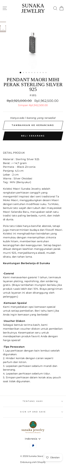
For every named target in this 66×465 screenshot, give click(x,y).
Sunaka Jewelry (33, 8)
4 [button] (29, 73)
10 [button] (46, 73)
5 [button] (32, 73)
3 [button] (26, 73)
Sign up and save (33, 412)
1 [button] (20, 73)
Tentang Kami (33, 401)
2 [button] (24, 73)
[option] (33, 43)
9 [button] (43, 73)
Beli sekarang (33, 136)
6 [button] (35, 73)
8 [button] (41, 73)
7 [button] (38, 73)
